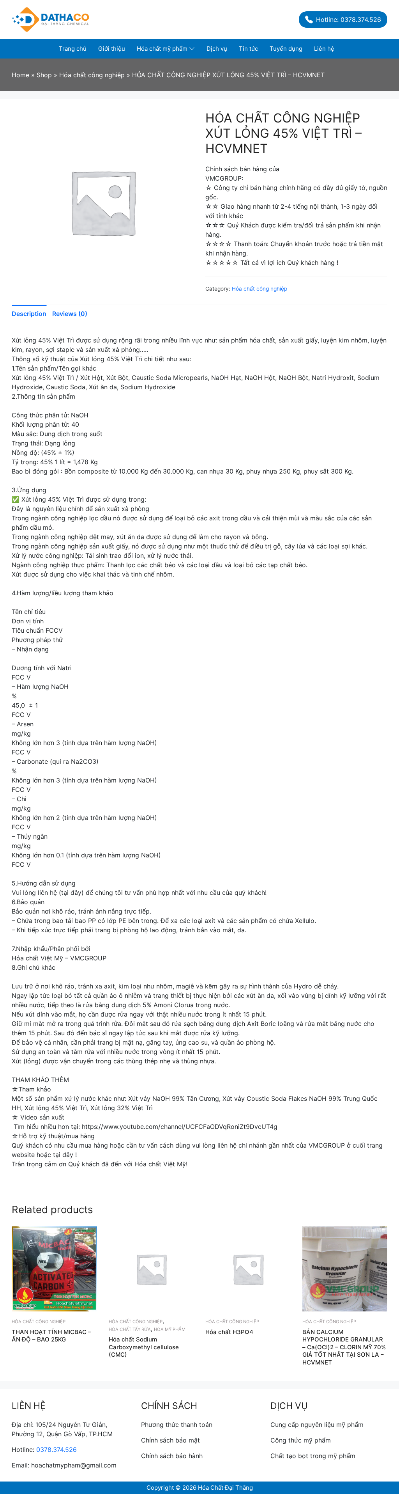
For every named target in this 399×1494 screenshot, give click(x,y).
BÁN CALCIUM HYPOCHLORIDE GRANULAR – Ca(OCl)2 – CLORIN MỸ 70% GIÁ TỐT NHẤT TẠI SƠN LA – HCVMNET (344, 1347)
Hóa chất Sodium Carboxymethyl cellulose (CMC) (144, 1347)
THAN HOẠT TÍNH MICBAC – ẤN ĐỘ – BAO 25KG (51, 1335)
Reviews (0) (69, 314)
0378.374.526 (56, 1449)
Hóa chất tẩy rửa (130, 1329)
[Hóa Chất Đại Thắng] (51, 19)
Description (29, 314)
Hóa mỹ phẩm (169, 1329)
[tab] (32, 313)
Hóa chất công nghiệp (259, 289)
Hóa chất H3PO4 (229, 1332)
